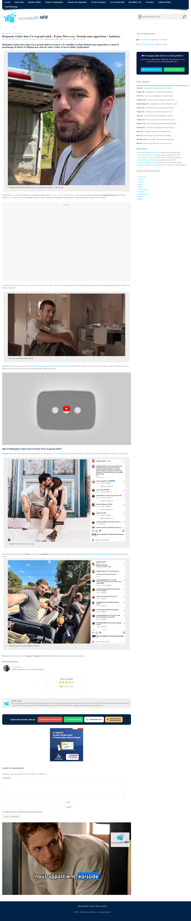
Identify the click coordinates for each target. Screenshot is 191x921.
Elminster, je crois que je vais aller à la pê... (159, 112)
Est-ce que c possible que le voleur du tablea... (159, 96)
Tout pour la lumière (156, 165)
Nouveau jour (141, 165)
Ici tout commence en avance (145, 157)
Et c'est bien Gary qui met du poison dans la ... (160, 108)
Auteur (97, 906)
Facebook (140, 179)
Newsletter (150, 2)
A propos (103, 906)
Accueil (7, 2)
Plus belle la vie (135, 2)
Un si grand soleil (117, 2)
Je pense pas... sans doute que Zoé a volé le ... (158, 88)
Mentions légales (83, 906)
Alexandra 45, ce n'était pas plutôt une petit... (160, 92)
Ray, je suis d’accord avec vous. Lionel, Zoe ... (158, 143)
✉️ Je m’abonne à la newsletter (151, 69)
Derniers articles (34, 2)
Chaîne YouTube (164, 2)
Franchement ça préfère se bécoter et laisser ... (164, 104)
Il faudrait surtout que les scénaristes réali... (158, 131)
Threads (140, 184)
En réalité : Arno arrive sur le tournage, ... (162, 139)
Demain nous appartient (77, 2)
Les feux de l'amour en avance (145, 162)
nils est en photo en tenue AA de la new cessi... (161, 120)
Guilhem (60, 195)
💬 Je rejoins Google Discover (174, 69)
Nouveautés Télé (6, 33)
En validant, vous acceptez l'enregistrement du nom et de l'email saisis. (22, 812)
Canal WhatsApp (11, 7)
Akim (72, 195)
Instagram (141, 182)
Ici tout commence (98, 2)
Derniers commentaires (54, 2)
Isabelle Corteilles (54, 39)
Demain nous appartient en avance (147, 152)
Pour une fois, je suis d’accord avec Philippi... (157, 135)
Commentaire (6, 778)
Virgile (53, 195)
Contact (91, 906)
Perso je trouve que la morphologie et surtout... (159, 116)
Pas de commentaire (80, 39)
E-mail (69, 807)
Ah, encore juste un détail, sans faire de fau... (161, 100)
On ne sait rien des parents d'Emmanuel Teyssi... (162, 123)
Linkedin (140, 196)
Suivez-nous (19, 2)
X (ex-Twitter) (142, 177)
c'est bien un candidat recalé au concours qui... (161, 127)
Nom (68, 802)
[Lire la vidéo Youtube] (66, 408)
